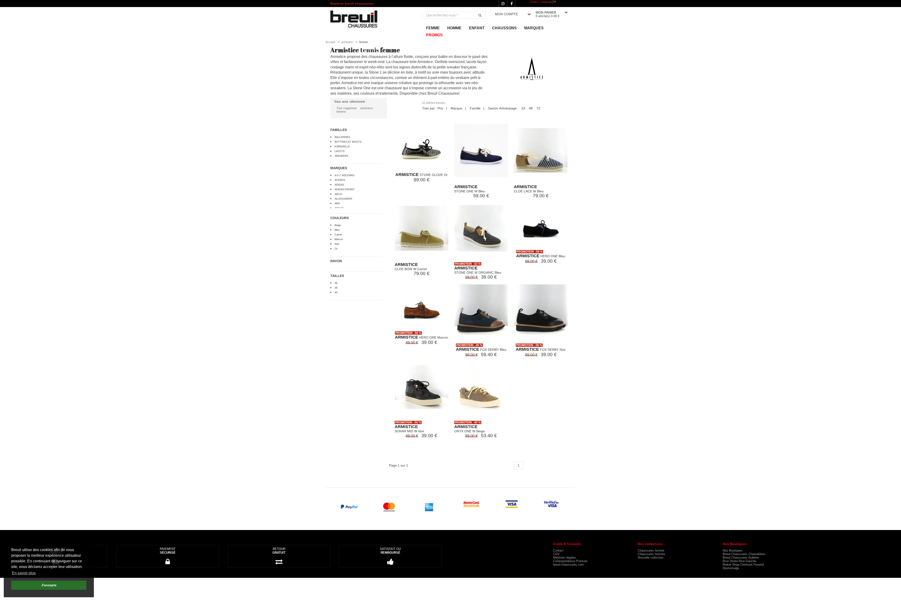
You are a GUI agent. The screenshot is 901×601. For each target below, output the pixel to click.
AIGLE (338, 194)
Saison (493, 108)
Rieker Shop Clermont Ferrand (743, 564)
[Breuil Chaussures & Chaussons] (358, 19)
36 (336, 283)
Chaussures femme (651, 550)
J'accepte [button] (49, 585)
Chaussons (504, 28)
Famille (475, 108)
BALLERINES (342, 137)
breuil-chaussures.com (568, 564)
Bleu (337, 229)
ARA (337, 203)
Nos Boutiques (733, 550)
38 (336, 287)
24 (523, 108)
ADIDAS (339, 184)
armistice (347, 42)
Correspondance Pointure (570, 561)
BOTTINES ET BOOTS (348, 141)
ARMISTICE (407, 174)
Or (336, 248)
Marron (339, 239)
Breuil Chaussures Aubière (741, 557)
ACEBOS (340, 180)
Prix (440, 108)
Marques (534, 28)
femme (341, 111)
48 (531, 108)
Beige (338, 225)
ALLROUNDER (343, 198)
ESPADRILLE (342, 146)
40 (336, 292)
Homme (454, 28)
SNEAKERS (341, 155)
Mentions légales (564, 557)
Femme (433, 28)
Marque (456, 108)
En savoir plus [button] (24, 573)
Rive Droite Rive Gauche (739, 561)
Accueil (330, 42)
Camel (338, 234)
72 (538, 108)
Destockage (731, 568)
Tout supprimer (346, 108)
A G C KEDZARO (345, 175)
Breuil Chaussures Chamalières (744, 554)
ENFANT (477, 28)
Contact (558, 550)
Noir (337, 244)
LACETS (339, 151)
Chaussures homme (651, 554)
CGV (556, 554)
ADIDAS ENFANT (345, 189)
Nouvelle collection (650, 557)
